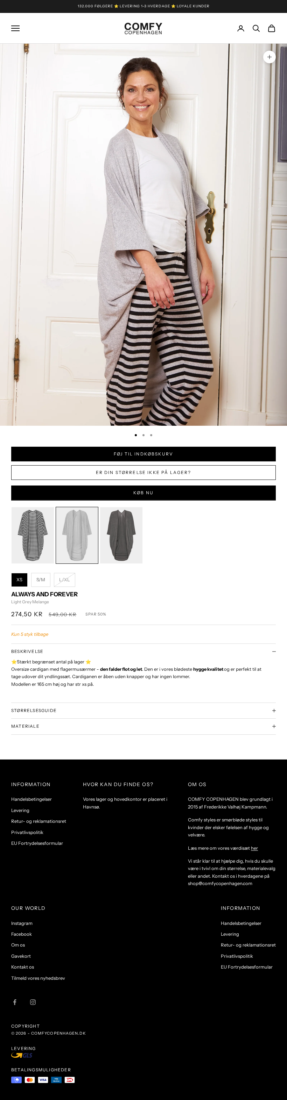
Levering (20, 810)
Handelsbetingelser (31, 799)
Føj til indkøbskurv (143, 453)
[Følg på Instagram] (32, 1002)
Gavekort (21, 956)
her (254, 848)
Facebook (21, 934)
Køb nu (143, 492)
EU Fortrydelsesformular (37, 843)
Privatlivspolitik (27, 832)
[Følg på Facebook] (14, 1002)
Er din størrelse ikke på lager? (143, 472)
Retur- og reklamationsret (38, 821)
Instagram (22, 923)
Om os (18, 945)
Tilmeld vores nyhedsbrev (38, 978)
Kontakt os (22, 967)
